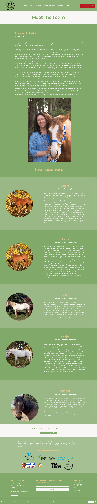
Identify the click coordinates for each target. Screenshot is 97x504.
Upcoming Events (78, 489)
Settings (84, 501)
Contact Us (77, 490)
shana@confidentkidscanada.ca (22, 491)
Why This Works (78, 483)
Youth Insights (77, 486)
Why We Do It (77, 487)
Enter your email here (42, 482)
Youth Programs (78, 484)
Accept (90, 501)
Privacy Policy (56, 501)
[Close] (95, 502)
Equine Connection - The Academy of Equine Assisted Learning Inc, (57, 442)
